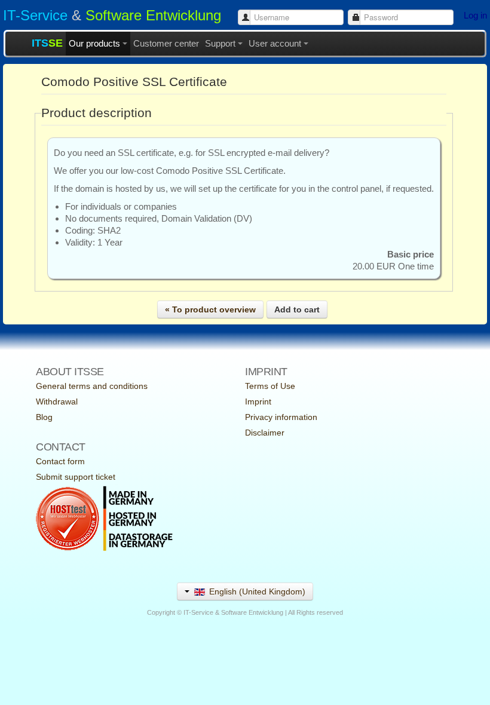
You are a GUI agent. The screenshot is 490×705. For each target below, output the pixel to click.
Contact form (60, 461)
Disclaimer (264, 432)
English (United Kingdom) (256, 591)
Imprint (258, 401)
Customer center (166, 43)
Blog (44, 417)
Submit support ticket (75, 477)
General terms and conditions (92, 386)
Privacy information (281, 417)
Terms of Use (270, 386)
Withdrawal (57, 401)
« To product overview (210, 309)
